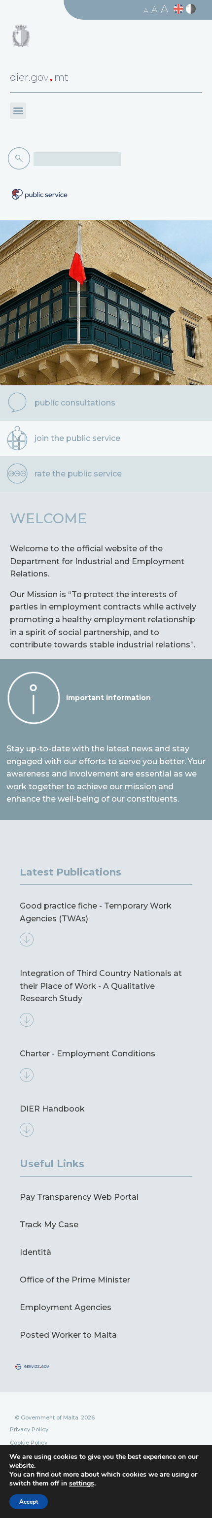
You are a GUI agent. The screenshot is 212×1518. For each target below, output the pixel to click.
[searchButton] (21, 158)
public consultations (75, 402)
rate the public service (78, 473)
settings (81, 1483)
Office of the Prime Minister (75, 1279)
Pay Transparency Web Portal (79, 1197)
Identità (35, 1252)
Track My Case (49, 1224)
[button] (18, 110)
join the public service (77, 438)
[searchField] (77, 159)
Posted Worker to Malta (68, 1335)
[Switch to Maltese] (192, 9)
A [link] (145, 10)
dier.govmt (39, 77)
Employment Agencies (65, 1307)
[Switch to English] (180, 9)
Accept (28, 1502)
